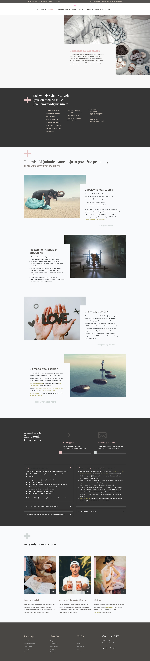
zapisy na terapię (95, 1)
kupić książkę (104, 473)
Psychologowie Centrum (62, 9)
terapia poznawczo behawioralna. (95, 219)
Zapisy (79, 640)
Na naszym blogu (85, 498)
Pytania (79, 643)
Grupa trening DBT (99, 9)
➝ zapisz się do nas (106, 344)
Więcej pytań (68, 442)
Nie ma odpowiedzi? (106, 442)
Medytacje (98, 600)
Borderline (27, 640)
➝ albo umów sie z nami (44, 401)
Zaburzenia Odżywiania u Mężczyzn (73, 600)
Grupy (52, 651)
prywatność (105, 1)
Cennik (79, 651)
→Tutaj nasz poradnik (36, 383)
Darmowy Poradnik (31, 600)
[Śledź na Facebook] (106, 648)
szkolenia (119, 1)
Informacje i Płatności (77, 9)
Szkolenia (89, 9)
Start (37, 9)
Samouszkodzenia (29, 643)
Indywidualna (54, 640)
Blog (109, 9)
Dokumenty (80, 646)
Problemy (50, 9)
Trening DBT (54, 643)
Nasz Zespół (54, 646)
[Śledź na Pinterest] (110, 648)
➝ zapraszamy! (106, 225)
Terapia (42, 9)
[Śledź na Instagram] (113, 648)
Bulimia (26, 651)
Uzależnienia (28, 646)
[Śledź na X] (103, 648)
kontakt (112, 1)
